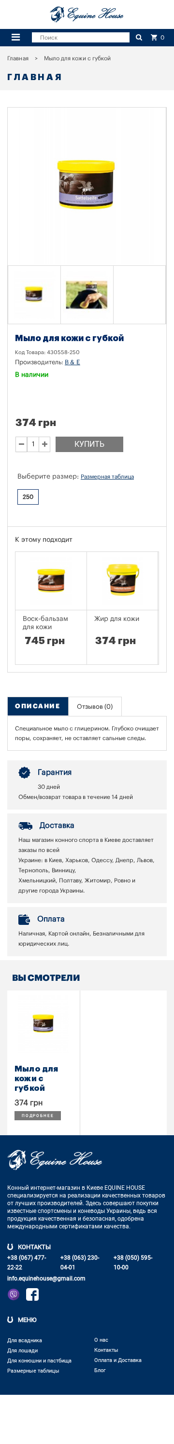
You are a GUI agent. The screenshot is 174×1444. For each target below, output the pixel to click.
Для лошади (22, 1351)
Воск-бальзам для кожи (45, 623)
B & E (72, 362)
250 (28, 497)
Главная (18, 58)
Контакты (106, 1350)
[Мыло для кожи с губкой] (34, 295)
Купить (89, 444)
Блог (100, 1370)
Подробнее (38, 1116)
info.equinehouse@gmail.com (46, 1278)
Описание (37, 706)
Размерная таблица (107, 477)
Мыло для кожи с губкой (36, 1078)
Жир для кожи (116, 619)
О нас (101, 1340)
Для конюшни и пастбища (39, 1361)
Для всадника (24, 1340)
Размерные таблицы (33, 1371)
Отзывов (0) (95, 706)
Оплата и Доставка (118, 1360)
